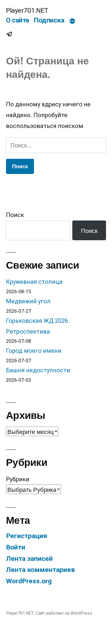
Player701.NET (27, 10)
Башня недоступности (38, 370)
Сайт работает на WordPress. (64, 613)
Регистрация (26, 536)
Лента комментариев (40, 570)
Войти (15, 547)
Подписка (49, 20)
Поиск (15, 215)
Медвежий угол (28, 301)
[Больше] (72, 21)
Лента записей (29, 558)
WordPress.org (29, 581)
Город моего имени (33, 350)
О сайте (17, 20)
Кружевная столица (34, 281)
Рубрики (17, 479)
